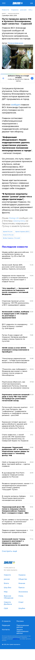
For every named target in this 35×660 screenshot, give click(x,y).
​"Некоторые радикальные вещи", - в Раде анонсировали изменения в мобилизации (15, 360)
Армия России (7, 231)
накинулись (19, 221)
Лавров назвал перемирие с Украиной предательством (15, 531)
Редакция (6, 625)
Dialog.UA (14, 218)
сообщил (15, 105)
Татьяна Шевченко (15, 43)
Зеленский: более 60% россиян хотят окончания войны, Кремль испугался (14, 267)
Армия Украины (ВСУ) (22, 231)
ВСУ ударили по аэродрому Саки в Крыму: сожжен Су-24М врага (14, 326)
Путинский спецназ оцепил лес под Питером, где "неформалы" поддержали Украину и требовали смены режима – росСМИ (15, 411)
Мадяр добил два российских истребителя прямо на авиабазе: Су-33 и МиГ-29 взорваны (15, 255)
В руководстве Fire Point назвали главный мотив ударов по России (13, 475)
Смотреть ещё (9, 551)
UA (31, 3)
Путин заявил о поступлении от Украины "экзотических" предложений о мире (15, 522)
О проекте (6, 621)
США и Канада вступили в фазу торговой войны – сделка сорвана (16, 464)
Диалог (4, 13)
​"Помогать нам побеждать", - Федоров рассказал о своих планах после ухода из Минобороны (15, 372)
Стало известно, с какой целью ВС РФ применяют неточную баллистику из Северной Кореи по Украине (15, 438)
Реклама (20, 621)
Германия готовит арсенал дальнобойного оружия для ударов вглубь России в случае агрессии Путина (14, 425)
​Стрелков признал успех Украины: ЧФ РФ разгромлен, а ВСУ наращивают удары (15, 303)
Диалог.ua (16, 639)
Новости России (8, 235)
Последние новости (15, 246)
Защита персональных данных (22, 631)
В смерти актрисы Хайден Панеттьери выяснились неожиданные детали (14, 498)
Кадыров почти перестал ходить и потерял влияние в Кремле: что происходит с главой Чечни (15, 279)
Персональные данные (23, 626)
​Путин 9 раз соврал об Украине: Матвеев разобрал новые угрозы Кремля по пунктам (15, 338)
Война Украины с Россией (11, 238)
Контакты (6, 629)
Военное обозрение (13, 13)
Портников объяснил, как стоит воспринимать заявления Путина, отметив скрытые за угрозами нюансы (15, 385)
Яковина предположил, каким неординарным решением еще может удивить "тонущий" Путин (16, 486)
